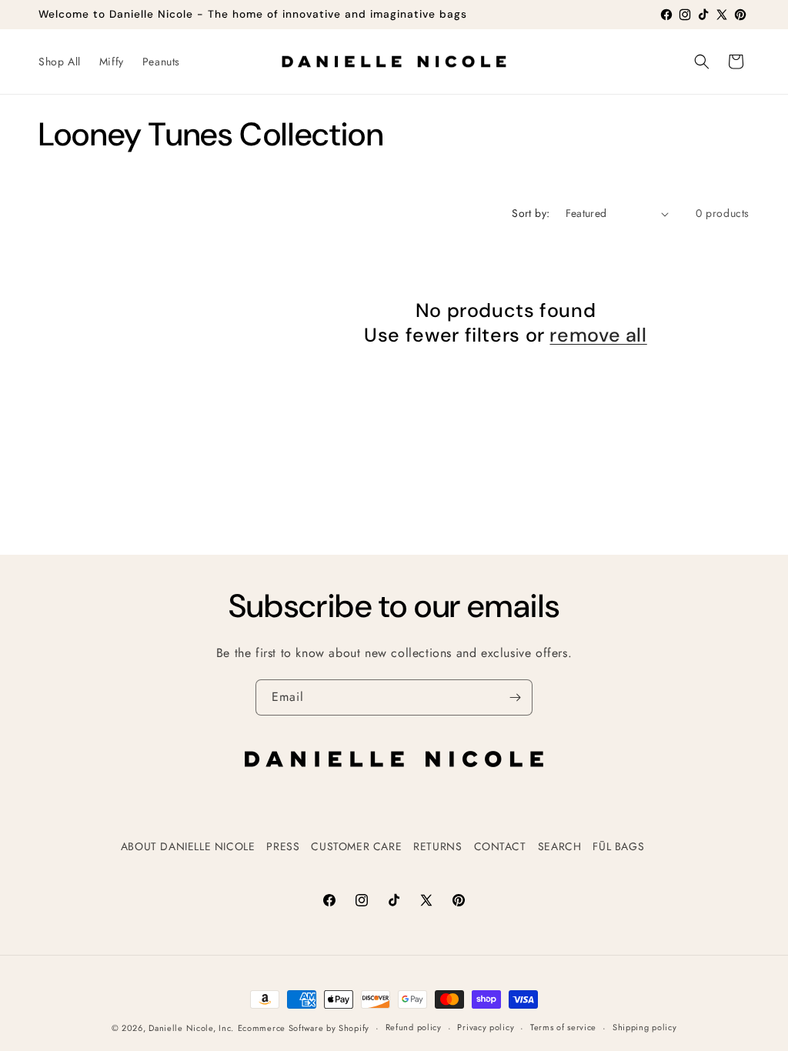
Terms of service (563, 1027)
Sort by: (530, 213)
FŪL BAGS (618, 846)
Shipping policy (645, 1027)
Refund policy (414, 1027)
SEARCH (560, 846)
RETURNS (437, 846)
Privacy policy (485, 1027)
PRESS (282, 846)
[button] (702, 61)
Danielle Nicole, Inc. (191, 1028)
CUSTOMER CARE (356, 846)
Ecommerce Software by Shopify (303, 1028)
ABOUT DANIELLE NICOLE (188, 846)
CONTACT (500, 846)
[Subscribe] (515, 697)
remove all (597, 335)
